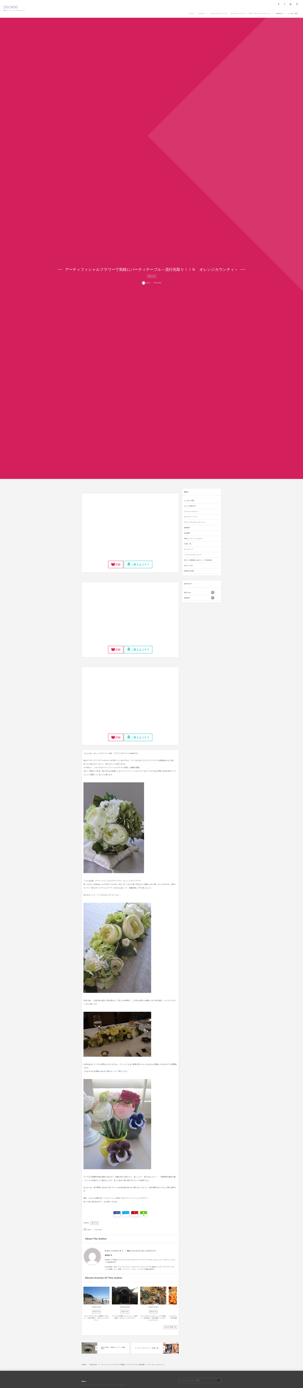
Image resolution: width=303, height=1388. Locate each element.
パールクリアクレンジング (192, 555)
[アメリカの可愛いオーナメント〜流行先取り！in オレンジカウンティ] (125, 1295)
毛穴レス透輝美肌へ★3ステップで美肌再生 (198, 560)
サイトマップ (188, 549)
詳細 (117, 564)
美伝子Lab (151, 276)
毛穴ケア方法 (188, 565)
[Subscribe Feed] (290, 4)
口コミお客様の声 (190, 506)
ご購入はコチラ (140, 564)
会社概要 (187, 533)
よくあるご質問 (189, 500)
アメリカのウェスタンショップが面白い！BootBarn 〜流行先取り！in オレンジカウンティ (153, 1318)
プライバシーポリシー (191, 511)
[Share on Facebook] (278, 4)
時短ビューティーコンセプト (193, 538)
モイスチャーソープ (190, 517)
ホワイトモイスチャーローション (195, 522)
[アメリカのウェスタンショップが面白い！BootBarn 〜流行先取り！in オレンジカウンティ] (153, 1295)
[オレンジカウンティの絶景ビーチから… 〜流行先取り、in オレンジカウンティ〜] (96, 1295)
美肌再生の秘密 (189, 571)
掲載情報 (187, 527)
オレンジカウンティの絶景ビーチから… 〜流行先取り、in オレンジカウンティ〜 (96, 1318)
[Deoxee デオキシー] (11, 7)
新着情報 (198, 598)
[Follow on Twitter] (284, 4)
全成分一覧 (187, 544)
